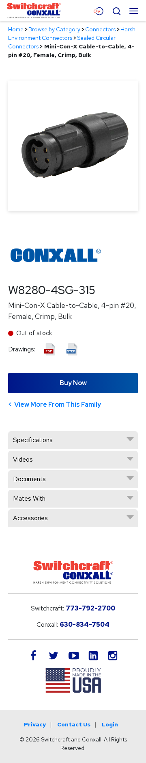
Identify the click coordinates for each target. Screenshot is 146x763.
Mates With (29, 498)
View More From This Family (57, 404)
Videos (23, 459)
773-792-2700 (90, 608)
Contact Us (73, 724)
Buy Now (73, 383)
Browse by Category (54, 29)
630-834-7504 (85, 624)
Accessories (30, 518)
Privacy (35, 724)
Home (16, 29)
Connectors (100, 29)
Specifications (33, 440)
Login (110, 724)
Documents (29, 479)
